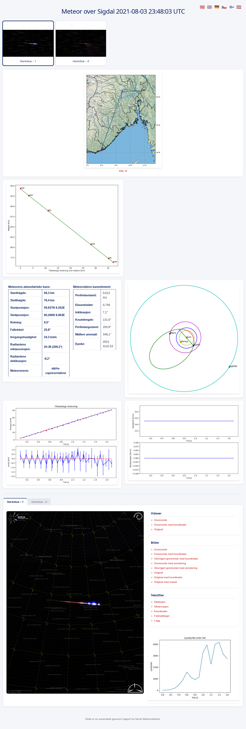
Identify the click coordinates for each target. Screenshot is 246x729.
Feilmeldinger (162, 615)
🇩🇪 (216, 7)
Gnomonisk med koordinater (170, 524)
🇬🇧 (209, 7)
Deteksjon (160, 601)
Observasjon (161, 606)
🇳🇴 (202, 7)
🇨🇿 (224, 7)
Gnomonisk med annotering (170, 563)
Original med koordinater (168, 577)
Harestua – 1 (15, 501)
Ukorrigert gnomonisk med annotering (175, 568)
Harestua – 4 (39, 501)
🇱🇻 (238, 7)
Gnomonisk (160, 520)
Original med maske (165, 582)
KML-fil (123, 171)
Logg (157, 620)
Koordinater (160, 611)
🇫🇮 (231, 7)
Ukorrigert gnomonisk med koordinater (176, 558)
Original (158, 529)
